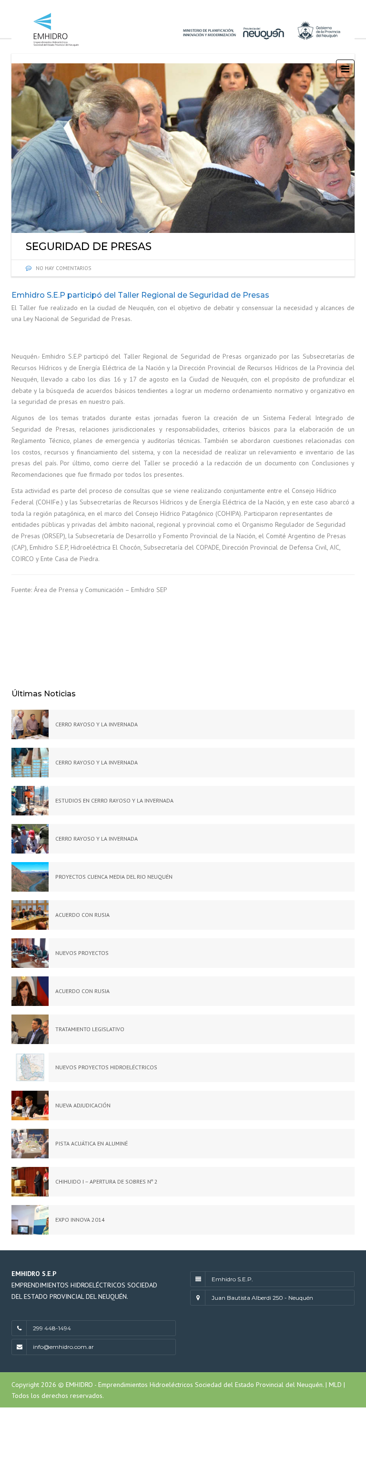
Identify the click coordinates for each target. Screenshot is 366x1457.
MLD (334, 1384)
